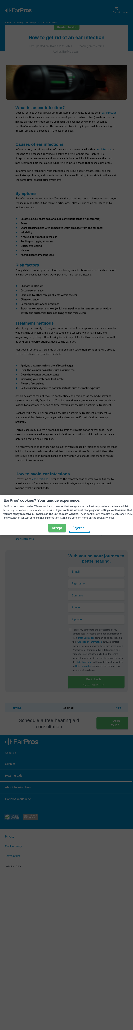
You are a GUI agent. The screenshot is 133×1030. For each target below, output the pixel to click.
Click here (65, 517)
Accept (57, 528)
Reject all (80, 528)
